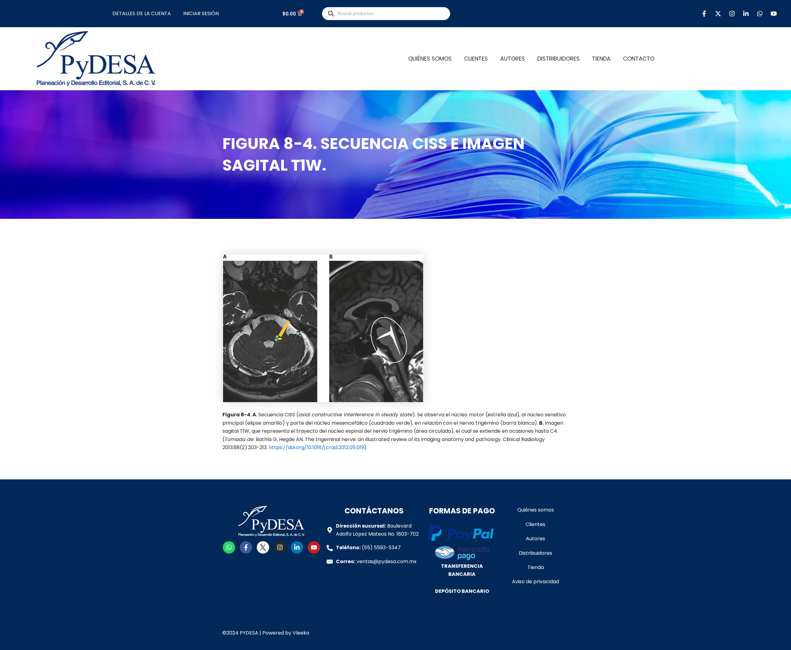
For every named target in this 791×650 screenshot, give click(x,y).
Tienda (601, 58)
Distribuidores (558, 58)
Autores (512, 58)
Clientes (476, 58)
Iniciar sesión (201, 13)
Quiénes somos (430, 58)
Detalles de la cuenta (141, 13)
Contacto (638, 58)
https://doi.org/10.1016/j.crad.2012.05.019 (316, 447)
